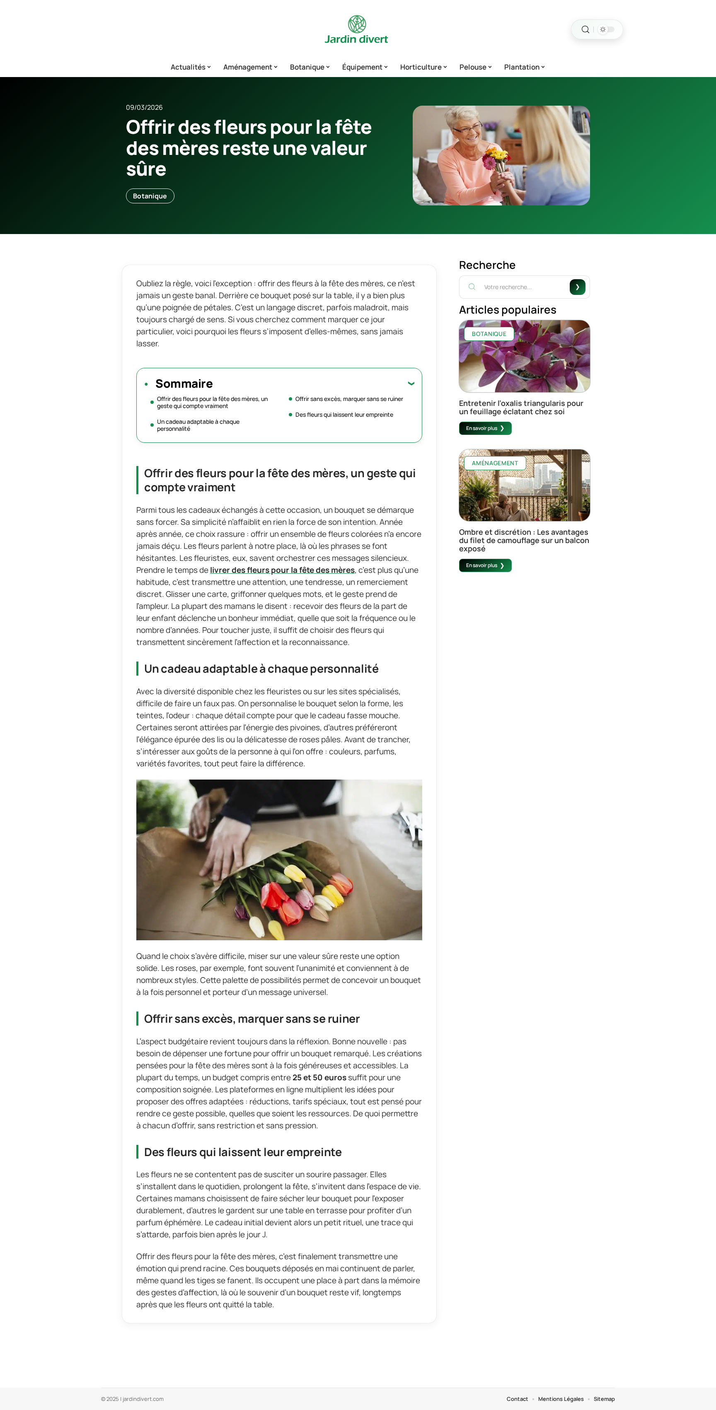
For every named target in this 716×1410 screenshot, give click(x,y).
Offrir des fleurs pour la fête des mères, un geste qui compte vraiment (212, 402)
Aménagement (495, 463)
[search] (585, 29)
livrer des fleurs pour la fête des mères (282, 570)
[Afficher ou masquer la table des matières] (313, 383)
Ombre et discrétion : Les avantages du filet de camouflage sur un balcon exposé (524, 540)
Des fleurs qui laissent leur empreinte (344, 414)
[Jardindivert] (358, 29)
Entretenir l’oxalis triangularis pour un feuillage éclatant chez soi (521, 407)
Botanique (150, 195)
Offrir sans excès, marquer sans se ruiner (349, 399)
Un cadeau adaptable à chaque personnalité (198, 425)
